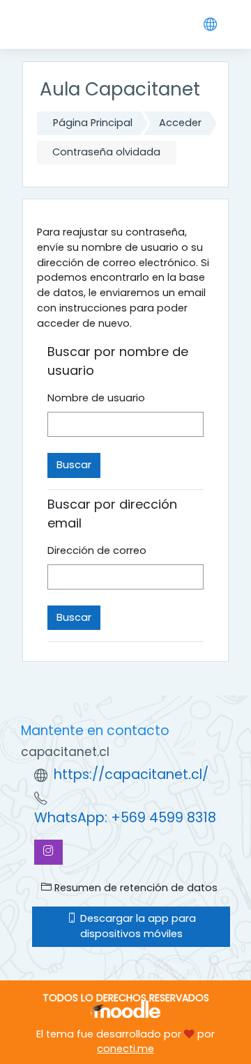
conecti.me (125, 1049)
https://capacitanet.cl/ (131, 774)
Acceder (180, 123)
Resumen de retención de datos (135, 888)
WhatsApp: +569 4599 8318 (125, 817)
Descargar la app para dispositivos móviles (136, 926)
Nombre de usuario (96, 398)
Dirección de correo (96, 550)
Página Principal (92, 123)
